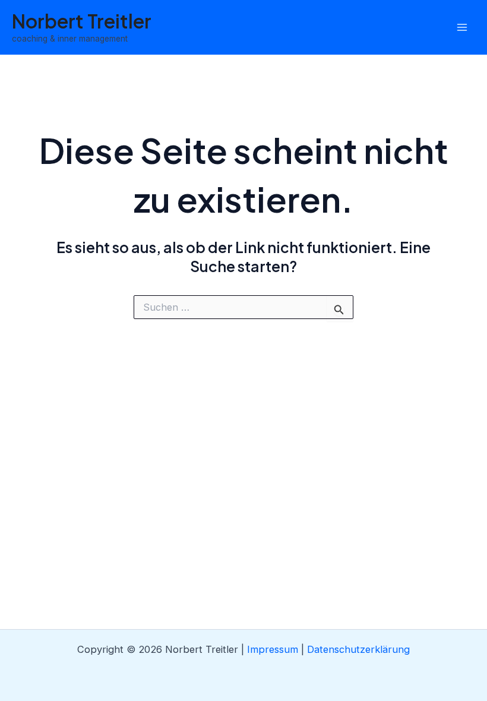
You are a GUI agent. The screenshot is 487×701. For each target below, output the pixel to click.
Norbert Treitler (81, 21)
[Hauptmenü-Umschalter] (461, 27)
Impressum (272, 649)
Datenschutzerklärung (358, 649)
